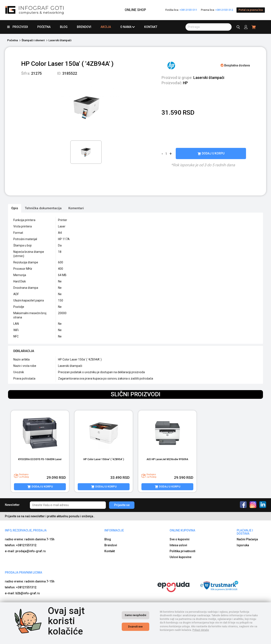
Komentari (76, 208)
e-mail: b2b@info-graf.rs (22, 593)
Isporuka (243, 545)
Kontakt (150, 27)
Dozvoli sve (135, 626)
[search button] (237, 27)
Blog (64, 27)
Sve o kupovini (179, 539)
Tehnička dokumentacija (43, 208)
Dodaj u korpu (212, 153)
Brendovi (84, 27)
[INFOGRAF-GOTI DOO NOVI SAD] (34, 10)
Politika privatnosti (182, 551)
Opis (14, 208)
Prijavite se (122, 505)
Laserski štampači (59, 40)
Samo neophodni (135, 615)
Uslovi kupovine (180, 557)
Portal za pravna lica (251, 9)
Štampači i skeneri (33, 40)
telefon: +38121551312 (20, 545)
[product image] (40, 433)
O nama (125, 27)
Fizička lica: (181, 9)
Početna (44, 27)
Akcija (106, 27)
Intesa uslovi (178, 545)
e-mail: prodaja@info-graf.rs (25, 551)
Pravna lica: (217, 9)
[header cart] (253, 27)
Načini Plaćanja (247, 539)
